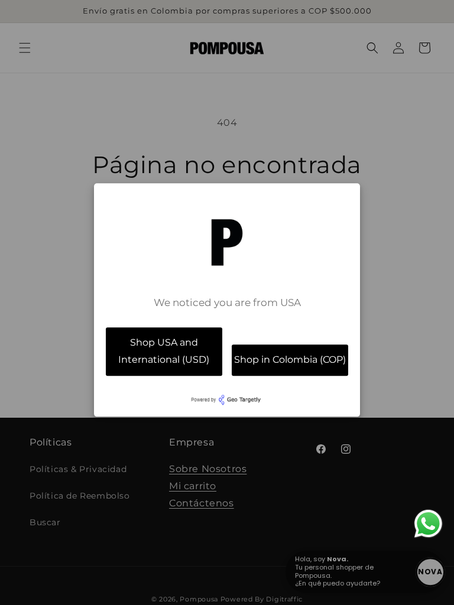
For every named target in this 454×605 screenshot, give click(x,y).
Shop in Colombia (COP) (290, 359)
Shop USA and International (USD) (163, 351)
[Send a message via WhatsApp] (428, 524)
